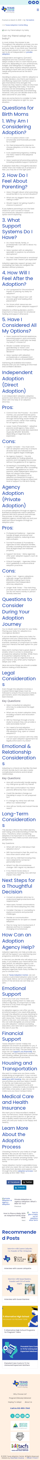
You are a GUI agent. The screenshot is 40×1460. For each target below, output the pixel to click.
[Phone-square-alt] (29, 2)
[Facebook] (17, 1416)
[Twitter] (12, 1416)
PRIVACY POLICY (33, 1458)
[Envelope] (37, 2)
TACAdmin (30, 20)
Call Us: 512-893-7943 (20, 1408)
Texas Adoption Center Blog (16, 25)
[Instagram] (22, 1416)
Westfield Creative (17, 1458)
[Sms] (33, 2)
